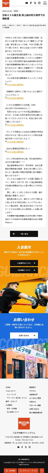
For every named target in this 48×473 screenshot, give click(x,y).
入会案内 (9, 405)
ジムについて (10, 391)
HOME (8, 387)
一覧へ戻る (24, 234)
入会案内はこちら (24, 263)
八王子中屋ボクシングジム (24, 423)
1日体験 (12, 470)
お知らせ (32, 402)
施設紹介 (32, 387)
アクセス (32, 391)
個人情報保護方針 (35, 412)
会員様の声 (33, 394)
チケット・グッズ (30, 470)
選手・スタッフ (11, 401)
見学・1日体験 (12, 408)
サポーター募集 (35, 405)
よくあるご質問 (35, 398)
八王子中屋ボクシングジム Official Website (5, 3)
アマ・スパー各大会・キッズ (17, 398)
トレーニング (11, 394)
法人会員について (13, 412)
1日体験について (24, 270)
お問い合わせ (24, 335)
